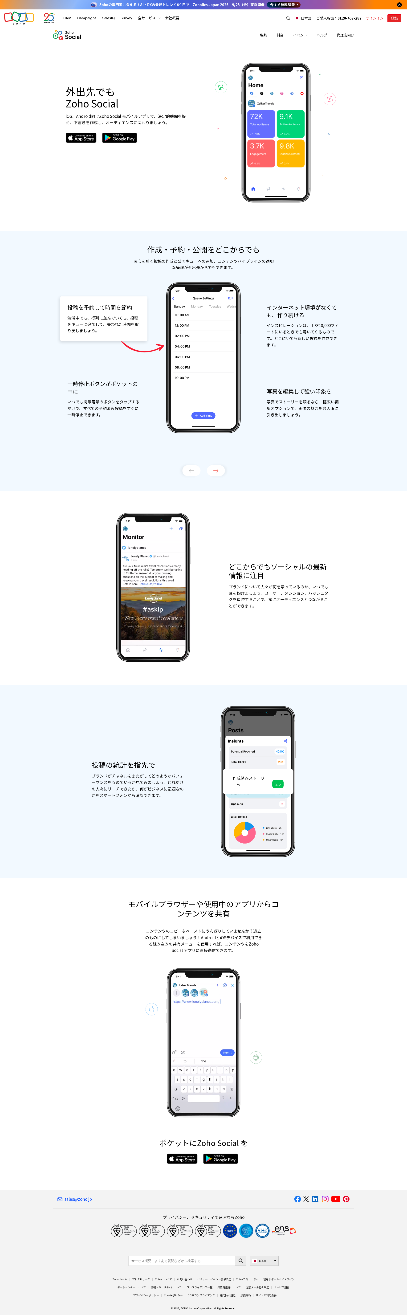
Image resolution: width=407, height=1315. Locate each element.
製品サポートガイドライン (278, 1279)
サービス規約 (281, 1287)
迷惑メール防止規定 (257, 1287)
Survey (126, 18)
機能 (263, 35)
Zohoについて (163, 1279)
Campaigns (86, 18)
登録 (394, 18)
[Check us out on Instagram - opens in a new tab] (325, 1199)
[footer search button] (240, 1261)
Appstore (81, 138)
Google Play (119, 138)
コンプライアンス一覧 (199, 1287)
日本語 (306, 18)
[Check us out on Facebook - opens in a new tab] (297, 1199)
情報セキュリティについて (166, 1287)
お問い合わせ (184, 1279)
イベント (300, 35)
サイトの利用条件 (266, 1295)
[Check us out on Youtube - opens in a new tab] (335, 1199)
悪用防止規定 (228, 1295)
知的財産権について (229, 1287)
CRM (67, 18)
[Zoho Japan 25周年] (49, 18)
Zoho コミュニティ (247, 1279)
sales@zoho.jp (78, 1199)
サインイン (374, 18)
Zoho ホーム (119, 1279)
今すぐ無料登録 (282, 4)
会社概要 (172, 17)
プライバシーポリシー (146, 1295)
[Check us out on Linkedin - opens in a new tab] (315, 1199)
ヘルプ (322, 35)
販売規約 (245, 1295)
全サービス (147, 17)
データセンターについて (131, 1287)
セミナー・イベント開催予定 (214, 1279)
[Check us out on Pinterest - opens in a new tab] (346, 1199)
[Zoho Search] (288, 18)
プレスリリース (141, 1279)
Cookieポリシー (173, 1295)
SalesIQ (108, 18)
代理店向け (345, 35)
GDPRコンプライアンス (201, 1295)
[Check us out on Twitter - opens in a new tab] (306, 1199)
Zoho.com (19, 18)
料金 (280, 35)
